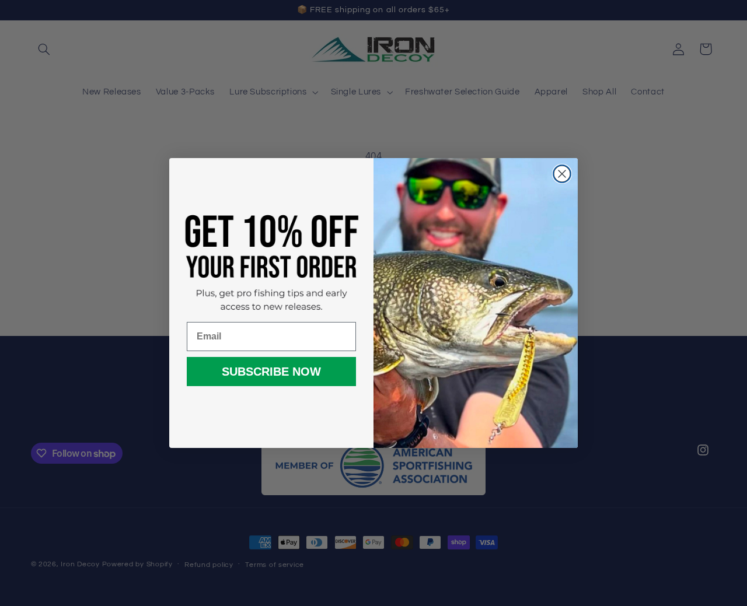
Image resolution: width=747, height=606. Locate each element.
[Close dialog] (562, 174)
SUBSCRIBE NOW (271, 371)
